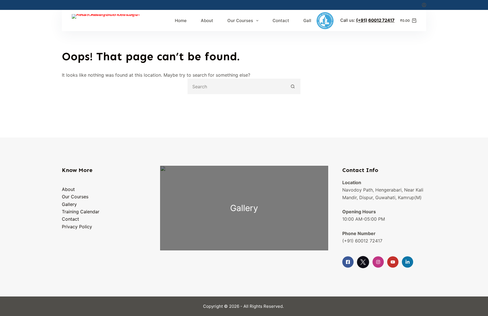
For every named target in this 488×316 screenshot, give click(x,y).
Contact (281, 20)
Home (181, 20)
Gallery (310, 20)
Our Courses (240, 20)
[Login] (424, 5)
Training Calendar (80, 211)
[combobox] (237, 86)
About (207, 20)
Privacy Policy (77, 226)
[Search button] (293, 86)
